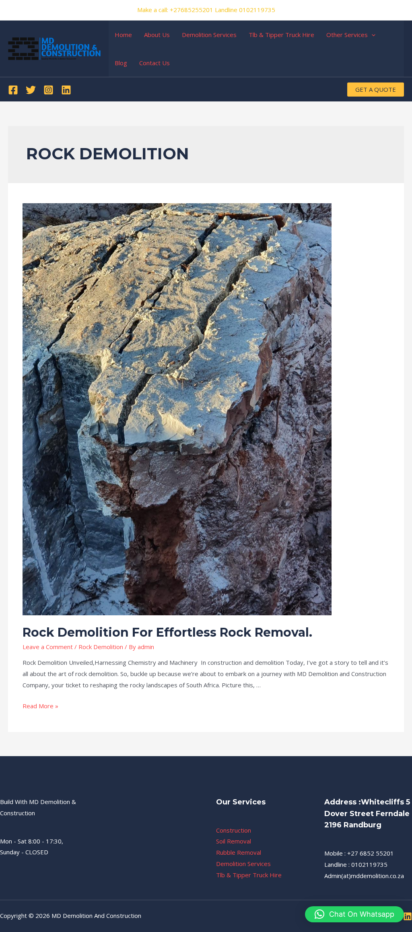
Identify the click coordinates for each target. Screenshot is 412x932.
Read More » (40, 706)
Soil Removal (233, 841)
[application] (371, 35)
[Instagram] (48, 90)
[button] (354, 914)
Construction (233, 830)
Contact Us (154, 63)
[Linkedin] (66, 90)
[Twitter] (31, 90)
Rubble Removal (238, 852)
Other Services (347, 35)
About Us (157, 35)
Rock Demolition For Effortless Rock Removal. (167, 632)
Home (123, 35)
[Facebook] (13, 90)
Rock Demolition (100, 647)
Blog (121, 63)
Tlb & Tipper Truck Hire (281, 35)
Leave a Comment (48, 647)
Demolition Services (209, 35)
